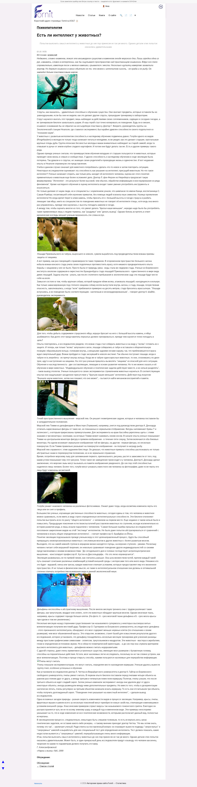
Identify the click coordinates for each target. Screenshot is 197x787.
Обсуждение (43, 763)
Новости (80, 15)
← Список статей (45, 766)
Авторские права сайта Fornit (100, 783)
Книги (102, 15)
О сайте (112, 15)
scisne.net (52, 55)
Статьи (91, 15)
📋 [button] (77, 21)
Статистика (121, 783)
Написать (38, 783)
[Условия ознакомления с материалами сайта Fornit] (161, 7)
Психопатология (49, 27)
